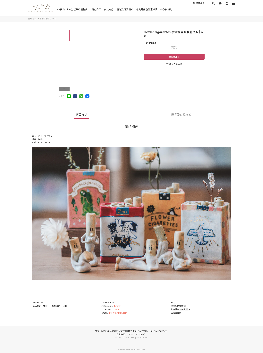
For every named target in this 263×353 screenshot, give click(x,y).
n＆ (54, 18)
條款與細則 (166, 9)
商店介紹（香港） (41, 305)
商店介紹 (109, 9)
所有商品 (96, 9)
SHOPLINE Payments (136, 349)
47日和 (116, 309)
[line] (69, 96)
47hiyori (117, 305)
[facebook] (75, 96)
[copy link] (87, 96)
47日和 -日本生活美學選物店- (73, 9)
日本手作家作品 (44, 18)
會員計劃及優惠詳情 (147, 9)
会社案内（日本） (60, 305)
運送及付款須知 (125, 9)
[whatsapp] (81, 96)
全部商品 (32, 18)
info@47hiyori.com (117, 312)
